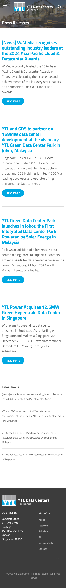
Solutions (43, 531)
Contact (42, 548)
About (41, 519)
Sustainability (45, 543)
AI (39, 537)
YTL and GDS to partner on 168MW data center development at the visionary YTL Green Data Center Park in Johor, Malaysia (31, 139)
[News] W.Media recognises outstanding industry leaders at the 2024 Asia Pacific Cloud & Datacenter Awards (32, 50)
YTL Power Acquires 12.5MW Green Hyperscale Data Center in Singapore (31, 312)
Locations (43, 525)
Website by (58, 558)
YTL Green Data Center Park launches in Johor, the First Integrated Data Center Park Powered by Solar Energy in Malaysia (29, 231)
